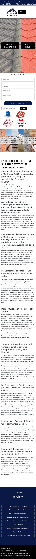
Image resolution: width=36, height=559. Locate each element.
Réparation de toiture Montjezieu (18, 510)
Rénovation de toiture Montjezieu (18, 513)
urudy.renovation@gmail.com (19, 553)
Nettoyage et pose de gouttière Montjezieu (18, 517)
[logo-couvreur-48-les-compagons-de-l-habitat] (12, 11)
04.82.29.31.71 (9, 1)
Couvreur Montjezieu (18, 524)
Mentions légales (25, 555)
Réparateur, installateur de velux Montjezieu (18, 535)
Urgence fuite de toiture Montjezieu (18, 506)
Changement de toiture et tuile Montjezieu (18, 528)
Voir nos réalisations (10, 45)
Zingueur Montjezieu (18, 532)
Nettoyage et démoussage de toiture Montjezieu (18, 521)
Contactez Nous (28, 45)
